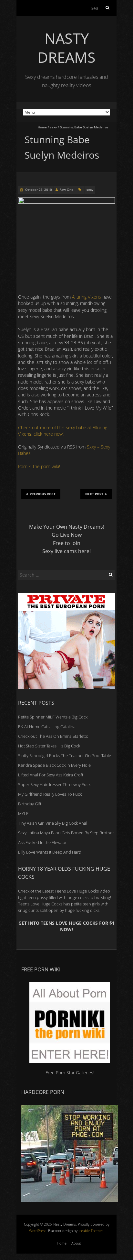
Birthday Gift (29, 804)
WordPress (37, 1230)
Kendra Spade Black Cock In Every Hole (54, 765)
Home (42, 127)
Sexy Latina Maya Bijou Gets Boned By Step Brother (66, 833)
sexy (53, 127)
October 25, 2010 (38, 189)
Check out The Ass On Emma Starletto (53, 736)
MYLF (23, 813)
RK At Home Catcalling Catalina (47, 726)
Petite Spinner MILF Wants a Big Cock (52, 717)
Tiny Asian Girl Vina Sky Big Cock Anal (52, 823)
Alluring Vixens (86, 297)
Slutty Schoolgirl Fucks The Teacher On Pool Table (64, 755)
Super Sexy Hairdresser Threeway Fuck (54, 784)
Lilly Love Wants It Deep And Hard (49, 852)
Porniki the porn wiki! (39, 466)
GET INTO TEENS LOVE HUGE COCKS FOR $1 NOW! (66, 926)
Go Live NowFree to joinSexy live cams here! (66, 543)
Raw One (66, 189)
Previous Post (43, 494)
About (76, 1243)
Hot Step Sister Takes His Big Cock (49, 746)
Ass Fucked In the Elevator (42, 842)
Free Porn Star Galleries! (70, 1072)
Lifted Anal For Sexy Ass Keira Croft (50, 775)
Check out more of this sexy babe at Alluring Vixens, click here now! (62, 430)
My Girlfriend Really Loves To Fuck (50, 794)
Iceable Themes (90, 1230)
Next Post (94, 494)
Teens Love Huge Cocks (40, 904)
